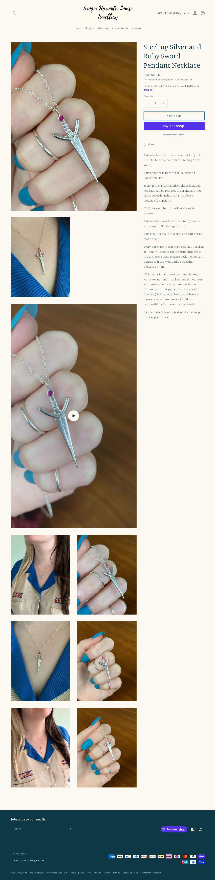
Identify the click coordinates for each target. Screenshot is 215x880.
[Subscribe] (70, 829)
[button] (14, 13)
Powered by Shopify (58, 873)
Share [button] (151, 144)
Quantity (148, 96)
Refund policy (77, 873)
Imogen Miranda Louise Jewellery (33, 873)
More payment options (174, 134)
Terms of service (112, 873)
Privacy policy (94, 873)
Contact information (151, 873)
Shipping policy (130, 873)
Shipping (162, 80)
